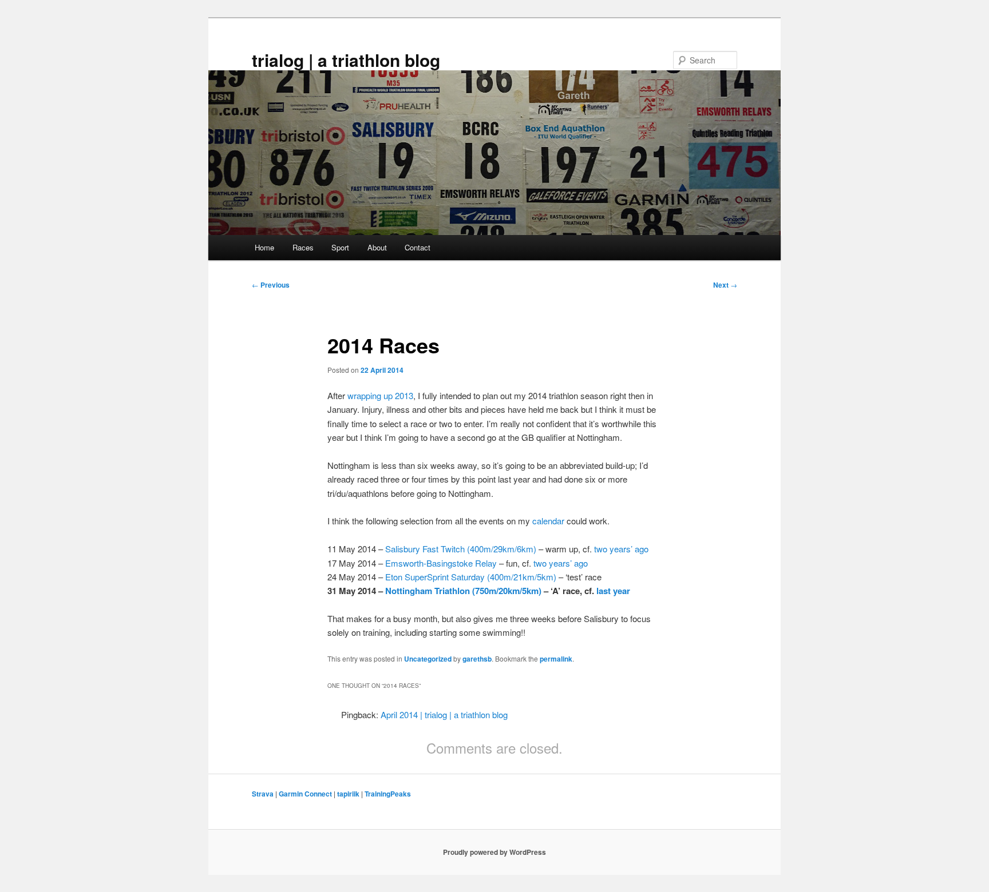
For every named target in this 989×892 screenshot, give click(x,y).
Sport (340, 247)
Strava (263, 794)
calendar (548, 521)
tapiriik (348, 794)
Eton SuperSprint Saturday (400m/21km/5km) (470, 577)
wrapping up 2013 (380, 395)
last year (613, 590)
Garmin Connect (305, 794)
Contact (417, 247)
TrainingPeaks (388, 794)
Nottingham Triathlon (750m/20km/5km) (463, 590)
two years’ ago (621, 549)
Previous (271, 285)
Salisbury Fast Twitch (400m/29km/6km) (460, 549)
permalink (556, 659)
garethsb (477, 659)
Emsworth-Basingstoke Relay (441, 563)
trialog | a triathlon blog (346, 59)
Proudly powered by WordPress (494, 852)
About (377, 247)
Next (725, 285)
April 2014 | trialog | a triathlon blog (444, 714)
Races (303, 247)
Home (264, 247)
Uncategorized (428, 659)
